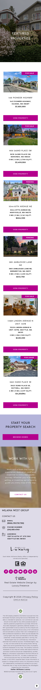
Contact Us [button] (20, 494)
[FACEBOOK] (6, 571)
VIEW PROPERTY (20, 118)
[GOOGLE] (30, 571)
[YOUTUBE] (20, 571)
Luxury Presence (20, 585)
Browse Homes (20, 437)
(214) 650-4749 (13, 529)
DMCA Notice (20, 600)
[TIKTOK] (25, 571)
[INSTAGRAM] (11, 571)
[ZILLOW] (35, 571)
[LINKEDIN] (16, 571)
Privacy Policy (30, 597)
